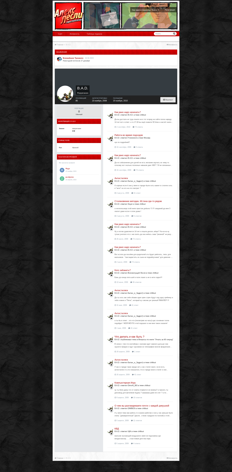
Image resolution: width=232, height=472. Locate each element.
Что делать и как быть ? (129, 336)
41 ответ (137, 193)
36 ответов (136, 282)
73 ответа (138, 127)
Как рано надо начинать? (128, 112)
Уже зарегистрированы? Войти (145, 10)
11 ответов (137, 420)
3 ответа (139, 147)
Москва (147, 138)
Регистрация (170, 10)
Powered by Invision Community (116, 468)
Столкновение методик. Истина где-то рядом (138, 201)
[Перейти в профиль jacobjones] (62, 178)
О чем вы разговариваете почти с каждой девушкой (142, 405)
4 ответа (136, 443)
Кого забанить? (123, 270)
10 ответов (137, 398)
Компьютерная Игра (125, 382)
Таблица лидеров (94, 34)
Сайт (60, 34)
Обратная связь (116, 465)
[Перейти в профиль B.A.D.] (110, 114)
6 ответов (137, 216)
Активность (74, 34)
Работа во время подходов (129, 135)
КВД (117, 428)
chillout (143, 115)
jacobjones (70, 177)
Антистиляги (121, 178)
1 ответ (137, 352)
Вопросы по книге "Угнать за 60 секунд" (155, 339)
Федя (68, 169)
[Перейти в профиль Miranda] (59, 59)
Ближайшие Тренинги (73, 58)
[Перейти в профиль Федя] (62, 170)
